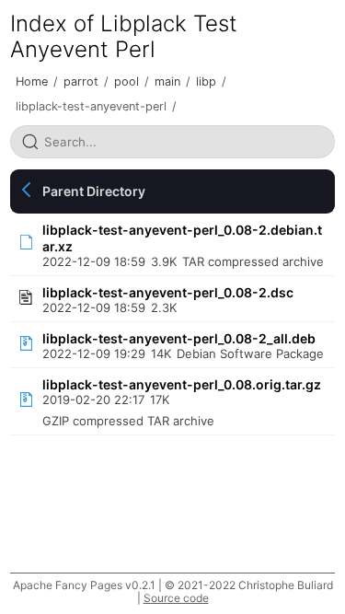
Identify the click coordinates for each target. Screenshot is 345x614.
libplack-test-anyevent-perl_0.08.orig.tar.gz (181, 384)
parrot (80, 81)
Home (32, 81)
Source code (176, 598)
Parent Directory (93, 191)
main (167, 81)
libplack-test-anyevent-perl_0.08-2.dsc (167, 292)
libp (206, 81)
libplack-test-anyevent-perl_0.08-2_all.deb (179, 338)
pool (126, 81)
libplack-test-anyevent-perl (91, 106)
